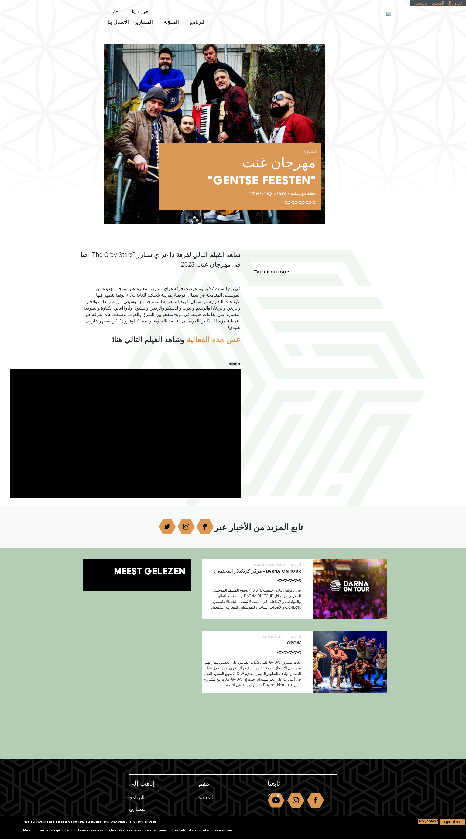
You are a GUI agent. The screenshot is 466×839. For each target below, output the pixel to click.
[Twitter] (453, 57)
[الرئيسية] (354, 13)
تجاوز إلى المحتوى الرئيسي (438, 3)
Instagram (186, 526)
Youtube (275, 796)
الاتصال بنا (118, 22)
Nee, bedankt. (428, 821)
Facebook (205, 526)
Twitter (167, 526)
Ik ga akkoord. (452, 822)
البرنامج (198, 22)
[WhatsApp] (453, 77)
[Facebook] (453, 37)
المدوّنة (171, 22)
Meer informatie (36, 830)
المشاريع (143, 22)
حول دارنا (140, 11)
